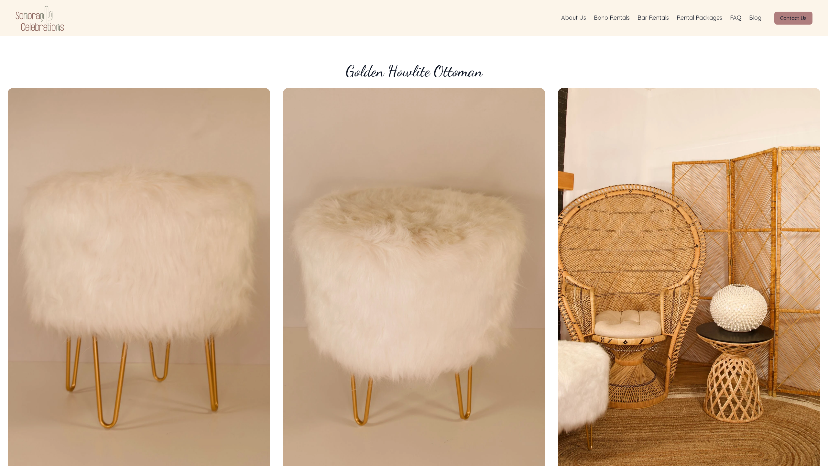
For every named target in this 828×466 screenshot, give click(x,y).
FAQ (735, 17)
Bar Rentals (653, 17)
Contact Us (793, 18)
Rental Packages (699, 17)
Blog (755, 17)
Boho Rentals (612, 17)
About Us (573, 17)
